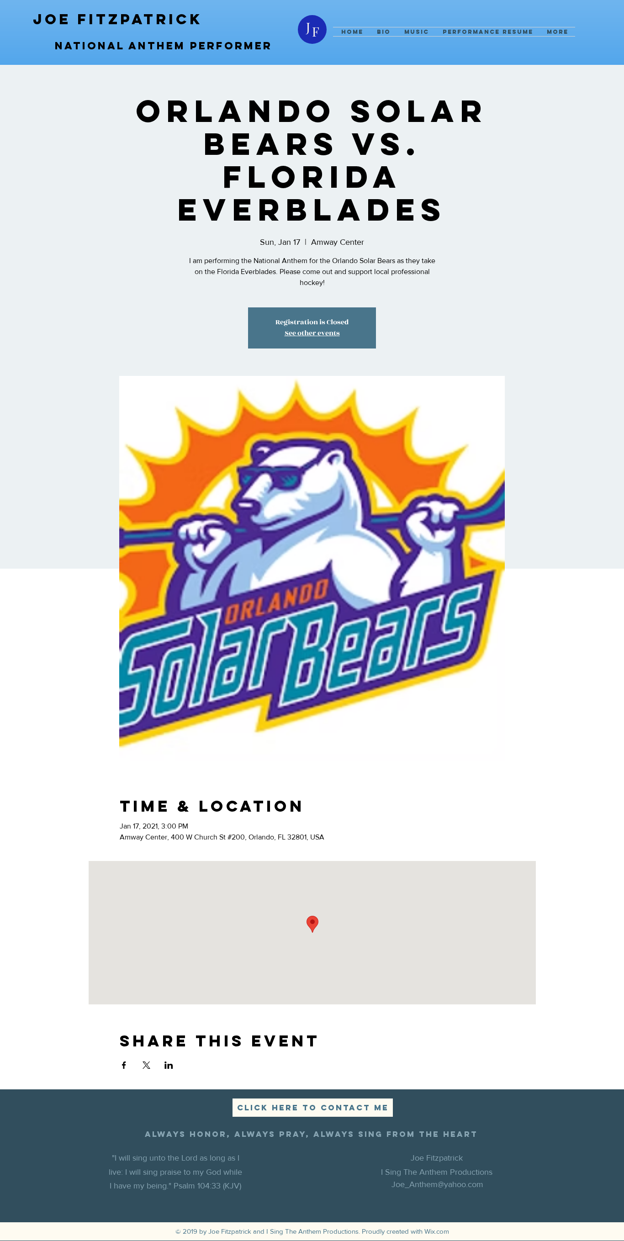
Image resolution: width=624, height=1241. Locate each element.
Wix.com (436, 1231)
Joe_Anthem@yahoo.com (437, 1184)
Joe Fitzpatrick (117, 19)
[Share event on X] (146, 1065)
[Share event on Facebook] (124, 1065)
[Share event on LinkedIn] (168, 1065)
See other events (312, 333)
